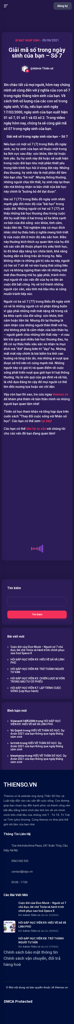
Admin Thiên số (31, 915)
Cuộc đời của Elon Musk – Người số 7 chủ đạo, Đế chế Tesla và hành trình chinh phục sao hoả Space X (37, 650)
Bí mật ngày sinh (27, 40)
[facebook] (8, 993)
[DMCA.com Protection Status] (14, 1022)
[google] (44, 993)
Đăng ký (62, 5)
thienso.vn (60, 394)
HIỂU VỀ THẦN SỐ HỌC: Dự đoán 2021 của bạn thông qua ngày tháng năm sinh (37, 733)
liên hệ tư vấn (36, 429)
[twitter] (13, 993)
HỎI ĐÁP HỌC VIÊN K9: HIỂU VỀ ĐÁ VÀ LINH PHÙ (35, 722)
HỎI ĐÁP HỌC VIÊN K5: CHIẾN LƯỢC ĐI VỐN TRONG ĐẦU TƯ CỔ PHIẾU (37, 680)
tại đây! (47, 421)
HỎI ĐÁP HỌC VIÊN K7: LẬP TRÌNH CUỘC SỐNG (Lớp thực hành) (35, 689)
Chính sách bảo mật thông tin (31, 952)
